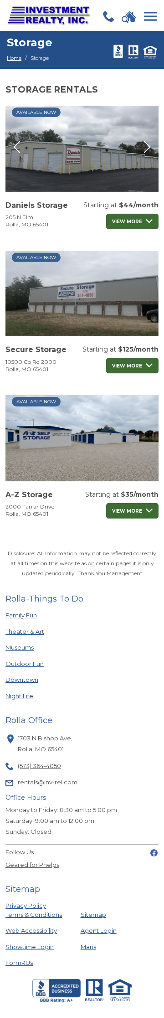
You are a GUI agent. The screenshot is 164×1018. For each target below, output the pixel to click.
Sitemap (93, 914)
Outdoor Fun (36, 663)
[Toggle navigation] (150, 16)
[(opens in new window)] (154, 852)
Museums (36, 647)
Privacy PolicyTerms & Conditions (33, 910)
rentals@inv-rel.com (47, 782)
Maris (88, 946)
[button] (16, 147)
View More (127, 222)
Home (14, 58)
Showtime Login (36, 946)
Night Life (36, 696)
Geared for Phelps (32, 864)
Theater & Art (36, 631)
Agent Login (99, 930)
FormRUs (36, 962)
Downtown (36, 679)
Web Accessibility (31, 930)
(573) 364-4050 (39, 765)
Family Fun (36, 615)
